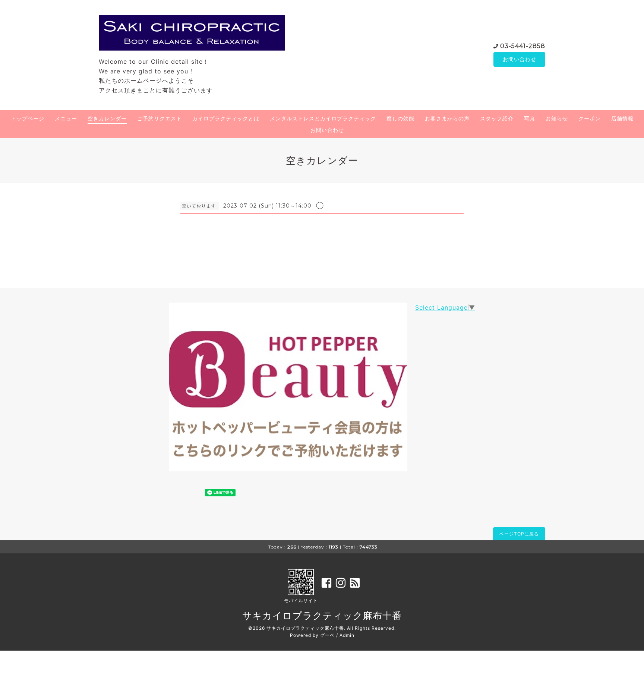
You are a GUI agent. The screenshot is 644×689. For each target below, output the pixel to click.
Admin (347, 635)
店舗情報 (622, 118)
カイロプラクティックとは (225, 118)
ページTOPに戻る (519, 534)
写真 (529, 118)
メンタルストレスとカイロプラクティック (323, 118)
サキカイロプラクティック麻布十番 (322, 615)
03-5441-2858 (522, 46)
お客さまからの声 (447, 118)
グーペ (327, 635)
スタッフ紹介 (497, 118)
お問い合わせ (519, 59)
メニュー (66, 118)
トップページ (27, 118)
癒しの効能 (400, 118)
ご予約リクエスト (159, 118)
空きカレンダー (107, 118)
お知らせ (557, 118)
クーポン (589, 118)
